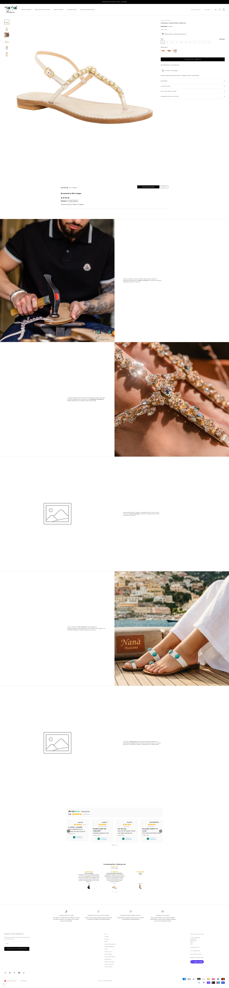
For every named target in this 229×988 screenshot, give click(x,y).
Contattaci (107, 939)
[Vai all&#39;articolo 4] (6, 41)
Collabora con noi (108, 951)
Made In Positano (165, 20)
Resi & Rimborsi (108, 959)
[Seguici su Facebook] (5, 973)
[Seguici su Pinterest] (14, 973)
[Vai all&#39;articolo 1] (6, 22)
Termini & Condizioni (109, 964)
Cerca (106, 934)
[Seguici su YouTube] (19, 973)
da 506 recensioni (114, 868)
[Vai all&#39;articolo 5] (6, 47)
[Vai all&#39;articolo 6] (6, 54)
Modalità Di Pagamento (109, 946)
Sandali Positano (26, 9)
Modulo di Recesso (108, 966)
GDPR (106, 941)
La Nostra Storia (72, 9)
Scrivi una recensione (148, 187)
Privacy (106, 949)
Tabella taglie (222, 38)
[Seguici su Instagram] (10, 973)
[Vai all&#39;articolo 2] (6, 28)
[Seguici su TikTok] (24, 973)
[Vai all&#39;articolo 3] (6, 34)
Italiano (207, 9)
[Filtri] (162, 186)
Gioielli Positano (58, 9)
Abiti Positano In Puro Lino (42, 9)
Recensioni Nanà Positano (87, 9)
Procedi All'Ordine (108, 954)
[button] (164, 26)
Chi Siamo (107, 936)
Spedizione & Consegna (109, 961)
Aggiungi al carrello (192, 59)
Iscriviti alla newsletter (17, 948)
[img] (114, 866)
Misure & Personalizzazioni (110, 944)
